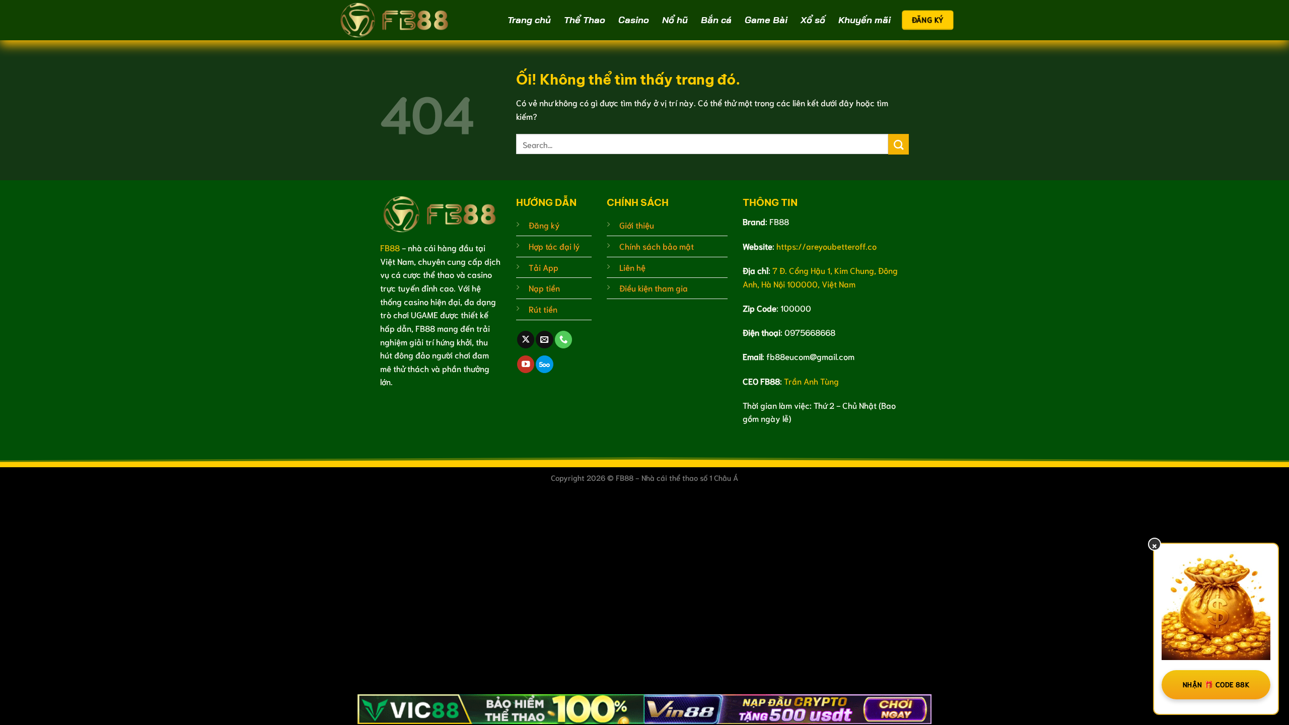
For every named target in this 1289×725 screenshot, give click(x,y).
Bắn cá (716, 20)
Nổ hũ (675, 20)
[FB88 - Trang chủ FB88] (395, 20)
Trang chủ (529, 20)
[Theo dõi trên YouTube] (525, 364)
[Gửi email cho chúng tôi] (544, 339)
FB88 (390, 247)
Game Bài (766, 20)
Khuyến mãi (864, 20)
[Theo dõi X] (525, 339)
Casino (633, 20)
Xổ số (813, 20)
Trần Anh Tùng (811, 381)
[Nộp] (898, 144)
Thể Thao (584, 20)
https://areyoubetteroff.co (826, 246)
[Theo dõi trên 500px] (544, 364)
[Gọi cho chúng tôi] (563, 339)
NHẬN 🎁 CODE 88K (1216, 684)
